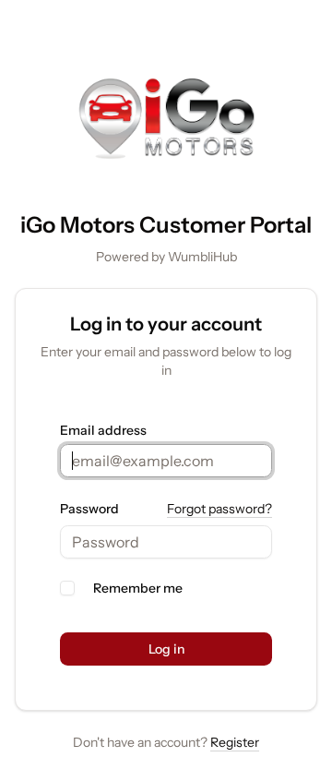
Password (89, 508)
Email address (103, 430)
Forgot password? (219, 508)
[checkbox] (67, 588)
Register (234, 742)
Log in (166, 649)
